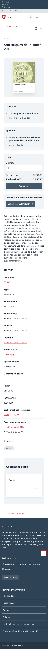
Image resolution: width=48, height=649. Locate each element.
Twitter (23, 564)
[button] (44, 553)
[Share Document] (41, 28)
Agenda (6, 610)
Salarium (7, 617)
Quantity (10, 162)
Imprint (20, 645)
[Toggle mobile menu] (44, 17)
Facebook (9, 564)
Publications (8, 595)
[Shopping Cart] (37, 17)
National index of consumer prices (19, 624)
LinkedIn (9, 569)
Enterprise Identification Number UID (20, 631)
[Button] (36, 491)
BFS (9, 17)
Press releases (9, 603)
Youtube (36, 564)
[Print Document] (36, 28)
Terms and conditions (9, 645)
